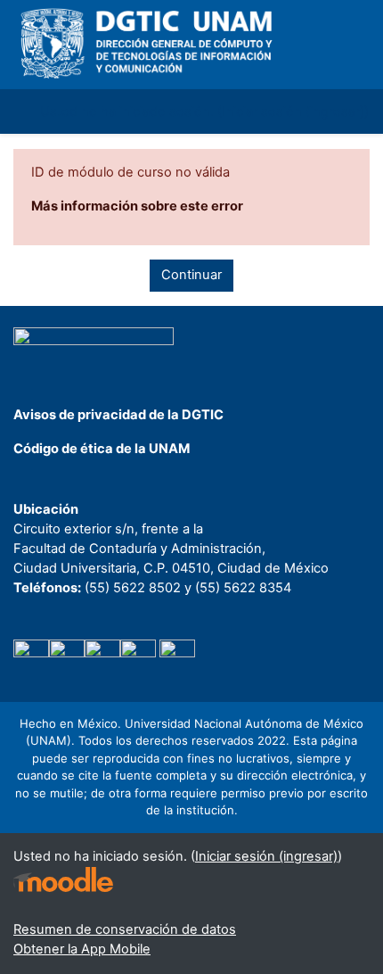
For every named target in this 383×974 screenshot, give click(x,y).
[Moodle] (63, 880)
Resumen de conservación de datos (124, 929)
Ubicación (45, 509)
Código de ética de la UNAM (101, 449)
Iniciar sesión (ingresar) (293, 111)
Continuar (191, 275)
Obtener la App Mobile (82, 949)
